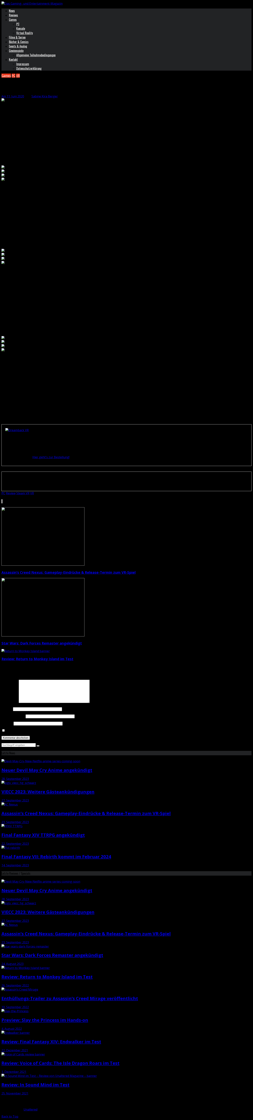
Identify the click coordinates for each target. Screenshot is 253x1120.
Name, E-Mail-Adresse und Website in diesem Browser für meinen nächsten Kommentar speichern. (74, 730)
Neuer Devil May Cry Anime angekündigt (46, 770)
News (12, 11)
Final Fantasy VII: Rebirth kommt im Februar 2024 (56, 856)
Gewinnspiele (16, 50)
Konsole (20, 28)
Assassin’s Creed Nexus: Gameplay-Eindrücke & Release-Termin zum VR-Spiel (68, 572)
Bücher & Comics (19, 42)
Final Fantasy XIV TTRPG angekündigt (43, 835)
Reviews (13, 15)
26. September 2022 (15, 985)
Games (13, 19)
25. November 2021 (14, 1093)
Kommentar (9, 702)
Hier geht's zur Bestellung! (50, 457)
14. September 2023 (15, 865)
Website (7, 723)
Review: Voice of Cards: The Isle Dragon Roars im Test (60, 1063)
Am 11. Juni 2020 (12, 96)
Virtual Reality (24, 33)
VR (18, 76)
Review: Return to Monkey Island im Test (37, 659)
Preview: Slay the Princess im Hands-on (44, 1020)
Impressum (22, 64)
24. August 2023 (12, 964)
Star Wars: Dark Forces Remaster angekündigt (41, 643)
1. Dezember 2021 (13, 1072)
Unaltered (30, 1109)
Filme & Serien (17, 37)
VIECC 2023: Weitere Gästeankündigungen (47, 792)
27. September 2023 (15, 800)
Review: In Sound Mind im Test (35, 1085)
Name (6, 709)
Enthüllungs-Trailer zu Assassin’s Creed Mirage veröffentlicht (69, 998)
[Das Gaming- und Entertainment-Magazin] (32, 3)
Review (11, 493)
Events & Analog (18, 46)
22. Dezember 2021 (14, 1050)
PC (17, 24)
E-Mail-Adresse (13, 716)
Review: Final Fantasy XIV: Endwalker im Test (51, 1041)
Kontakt (13, 59)
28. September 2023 (15, 779)
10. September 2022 (15, 1007)
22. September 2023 (15, 844)
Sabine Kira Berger (44, 96)
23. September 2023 (15, 822)
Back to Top (9, 1116)
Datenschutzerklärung (28, 68)
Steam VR (22, 493)
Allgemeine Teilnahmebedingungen (36, 55)
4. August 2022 (11, 1029)
